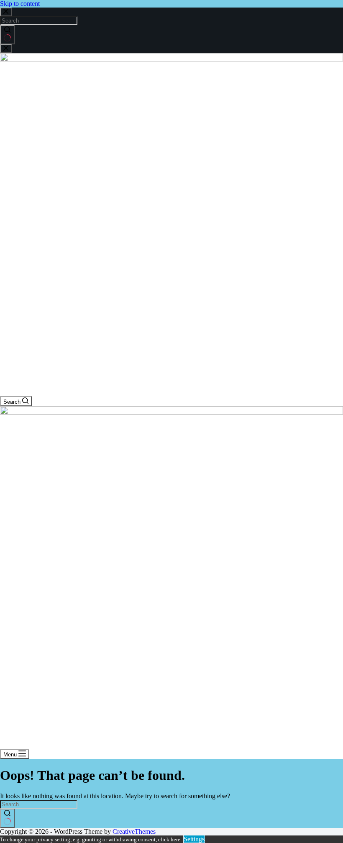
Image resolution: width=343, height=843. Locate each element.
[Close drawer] (6, 48)
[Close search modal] (6, 12)
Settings (194, 839)
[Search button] (7, 34)
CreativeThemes (134, 831)
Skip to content (20, 3)
